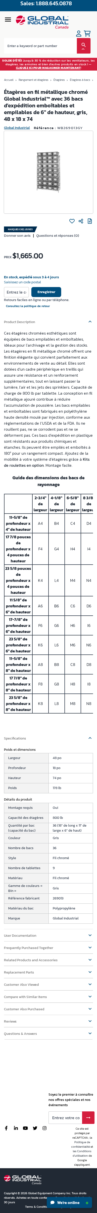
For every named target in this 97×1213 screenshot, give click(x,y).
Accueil (8, 80)
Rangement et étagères (33, 80)
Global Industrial (17, 127)
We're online (68, 1202)
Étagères (59, 80)
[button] (48, 320)
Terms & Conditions (38, 1206)
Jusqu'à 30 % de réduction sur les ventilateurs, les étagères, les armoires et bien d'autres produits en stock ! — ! (48, 64)
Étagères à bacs (80, 80)
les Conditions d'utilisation (82, 1153)
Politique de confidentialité (80, 1144)
